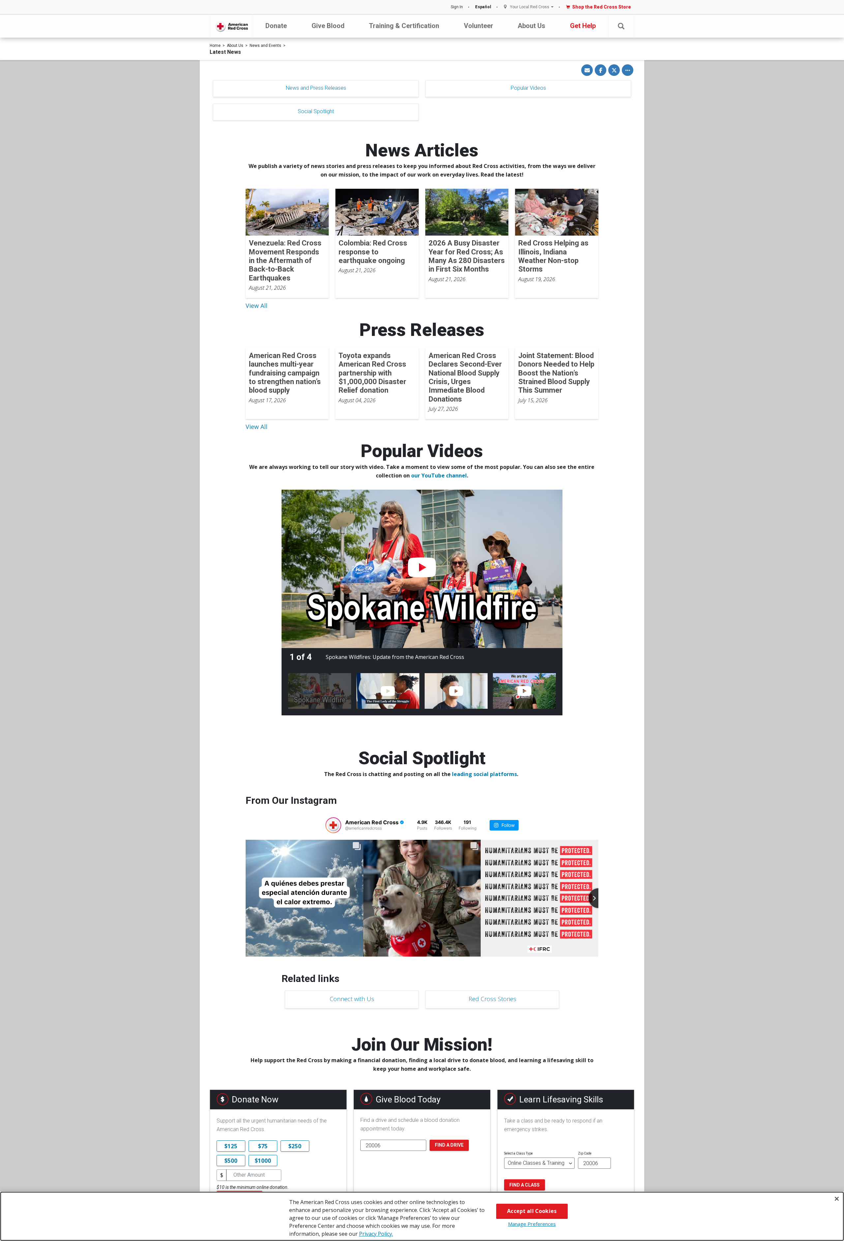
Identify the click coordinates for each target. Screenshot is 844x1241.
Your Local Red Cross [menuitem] (529, 7)
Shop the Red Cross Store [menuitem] (601, 7)
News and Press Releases (316, 88)
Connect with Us (352, 999)
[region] (422, 1216)
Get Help (583, 26)
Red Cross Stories (492, 999)
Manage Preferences (532, 1224)
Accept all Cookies (532, 1211)
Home (215, 45)
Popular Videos (528, 88)
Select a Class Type (518, 1153)
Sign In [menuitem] (457, 7)
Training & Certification (404, 26)
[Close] (836, 1199)
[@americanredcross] (333, 825)
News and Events (265, 45)
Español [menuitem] (483, 7)
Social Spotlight (316, 111)
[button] (621, 26)
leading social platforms (484, 774)
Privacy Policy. (376, 1233)
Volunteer (478, 26)
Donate (276, 26)
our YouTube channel (439, 475)
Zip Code (584, 1153)
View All (256, 306)
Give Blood (328, 26)
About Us (531, 26)
